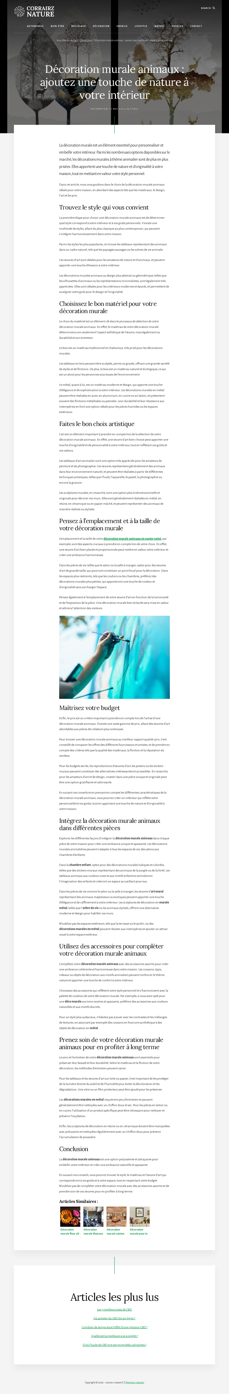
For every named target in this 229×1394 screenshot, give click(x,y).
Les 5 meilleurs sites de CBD (114, 1309)
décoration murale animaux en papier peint (132, 538)
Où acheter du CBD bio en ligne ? (115, 1318)
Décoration (99, 109)
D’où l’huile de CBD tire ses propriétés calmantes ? (114, 1345)
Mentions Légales (134, 1382)
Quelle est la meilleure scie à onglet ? (114, 1336)
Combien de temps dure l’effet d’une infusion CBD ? (115, 1327)
